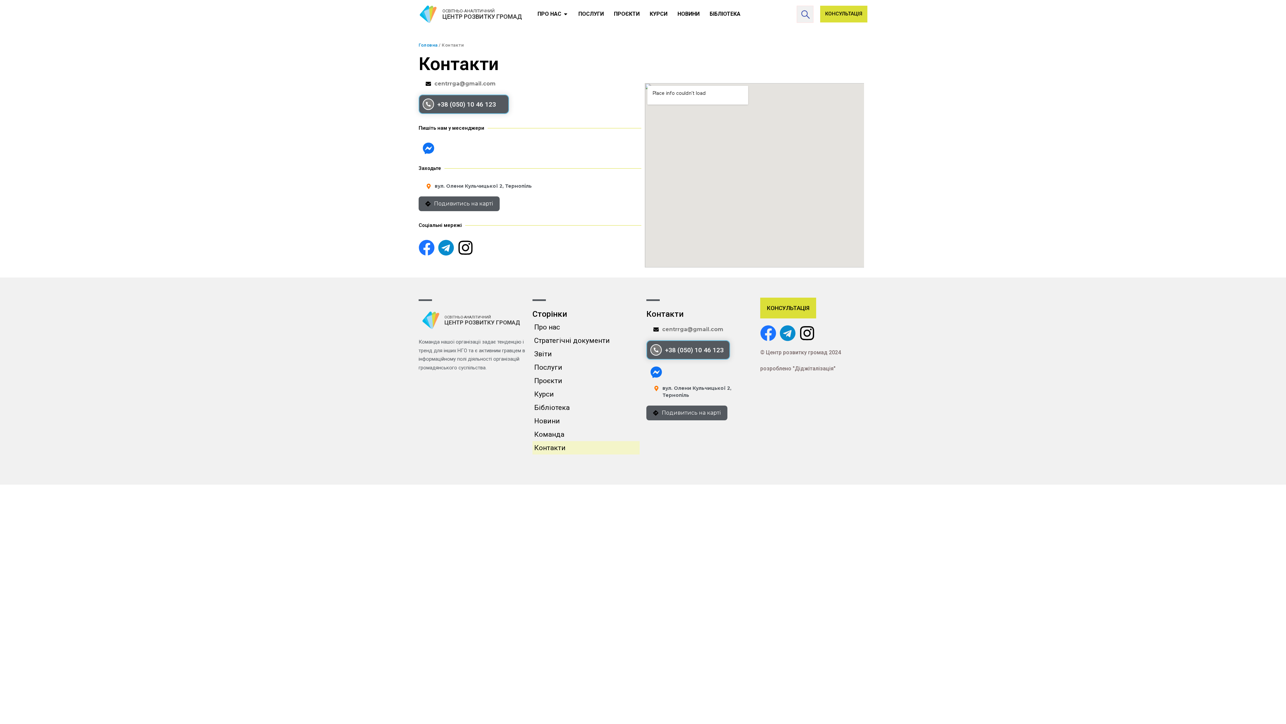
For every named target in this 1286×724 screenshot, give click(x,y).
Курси (544, 394)
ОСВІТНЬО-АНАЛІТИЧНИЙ (468, 10)
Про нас (547, 327)
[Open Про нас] (565, 14)
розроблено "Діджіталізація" (798, 368)
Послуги (548, 367)
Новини (547, 421)
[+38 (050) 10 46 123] (428, 104)
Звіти (543, 354)
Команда (549, 434)
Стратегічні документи (572, 341)
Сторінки (549, 314)
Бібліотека (552, 408)
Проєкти (548, 381)
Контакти (550, 448)
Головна (428, 45)
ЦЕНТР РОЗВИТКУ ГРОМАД (482, 16)
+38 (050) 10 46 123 (466, 104)
